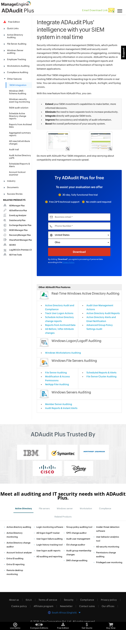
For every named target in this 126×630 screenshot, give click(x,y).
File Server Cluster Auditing (101, 376)
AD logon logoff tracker (48, 533)
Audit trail (14, 149)
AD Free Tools (15, 255)
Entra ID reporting (15, 564)
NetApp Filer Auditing (57, 384)
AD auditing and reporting (49, 556)
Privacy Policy (68, 262)
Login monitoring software (49, 527)
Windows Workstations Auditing (63, 352)
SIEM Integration (18, 85)
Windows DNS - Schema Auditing (17, 92)
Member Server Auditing (58, 404)
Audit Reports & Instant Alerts (61, 408)
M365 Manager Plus (18, 230)
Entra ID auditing (15, 558)
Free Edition (13, 22)
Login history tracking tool (49, 544)
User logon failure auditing (49, 539)
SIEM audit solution (18, 108)
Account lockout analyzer (19, 552)
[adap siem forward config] (58, 141)
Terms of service (48, 600)
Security (69, 600)
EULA (29, 600)
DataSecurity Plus (17, 220)
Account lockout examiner (17, 173)
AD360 (12, 245)
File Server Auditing (56, 372)
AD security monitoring (107, 546)
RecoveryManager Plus (20, 235)
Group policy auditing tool (79, 527)
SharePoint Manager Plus (20, 240)
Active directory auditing (19, 527)
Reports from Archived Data (60, 325)
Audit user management (78, 539)
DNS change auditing (76, 560)
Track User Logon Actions (59, 313)
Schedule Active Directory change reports (17, 116)
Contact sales (87, 606)
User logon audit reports (48, 550)
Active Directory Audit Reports (103, 313)
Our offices (108, 606)
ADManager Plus (17, 205)
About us (14, 600)
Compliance (87, 600)
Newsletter (66, 606)
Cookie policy (19, 606)
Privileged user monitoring (109, 562)
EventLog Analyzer (17, 215)
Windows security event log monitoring (19, 100)
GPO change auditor (76, 533)
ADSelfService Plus (18, 210)
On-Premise (23, 250)
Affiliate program (43, 606)
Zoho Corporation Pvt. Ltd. (56, 621)
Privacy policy (109, 600)
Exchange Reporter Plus (20, 225)
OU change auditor (75, 544)
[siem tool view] (100, 141)
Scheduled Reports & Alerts (101, 372)
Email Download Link (95, 10)
